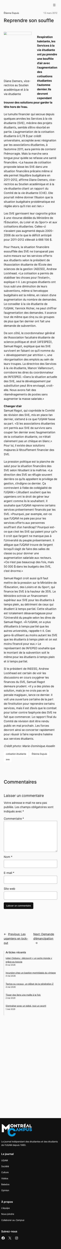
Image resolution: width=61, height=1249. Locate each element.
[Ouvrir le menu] (54, 5)
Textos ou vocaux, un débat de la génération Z (29, 983)
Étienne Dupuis (11, 13)
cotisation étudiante (16, 754)
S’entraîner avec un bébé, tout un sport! (26, 1005)
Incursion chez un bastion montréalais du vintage (31, 972)
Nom (8, 856)
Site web (9, 888)
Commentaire (14, 818)
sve (8, 759)
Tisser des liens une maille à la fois (23, 994)
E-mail (9, 872)
